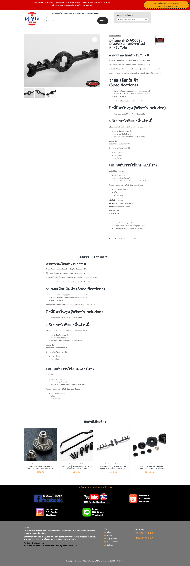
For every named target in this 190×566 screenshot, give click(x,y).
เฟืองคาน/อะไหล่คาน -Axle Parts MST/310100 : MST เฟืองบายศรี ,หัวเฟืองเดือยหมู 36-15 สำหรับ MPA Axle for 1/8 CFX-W (40, 467)
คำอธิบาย (84, 257)
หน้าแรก (55, 13)
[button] (94, 39)
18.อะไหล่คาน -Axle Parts (124, 203)
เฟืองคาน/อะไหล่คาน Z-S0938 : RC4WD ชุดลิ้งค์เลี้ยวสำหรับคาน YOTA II (77, 467)
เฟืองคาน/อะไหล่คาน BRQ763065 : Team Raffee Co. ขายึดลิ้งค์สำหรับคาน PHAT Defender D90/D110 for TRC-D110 (113, 467)
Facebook (173, 6)
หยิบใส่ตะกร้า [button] (38, 460)
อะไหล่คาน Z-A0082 (123, 207)
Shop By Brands (75, 13)
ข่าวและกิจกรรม (87, 13)
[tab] (84, 256)
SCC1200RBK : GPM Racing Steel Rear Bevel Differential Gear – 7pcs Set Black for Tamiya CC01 (149, 467)
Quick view (43, 460)
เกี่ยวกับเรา (63, 13)
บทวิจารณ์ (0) (101, 257)
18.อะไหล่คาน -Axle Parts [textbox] (132, 20)
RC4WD (118, 210)
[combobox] (70, 20)
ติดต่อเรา (97, 13)
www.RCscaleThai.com (87, 561)
